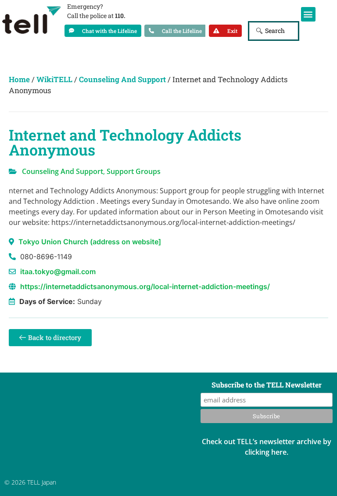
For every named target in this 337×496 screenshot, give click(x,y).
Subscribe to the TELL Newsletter (267, 385)
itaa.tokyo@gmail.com (58, 271)
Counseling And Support (122, 79)
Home (19, 79)
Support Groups (134, 171)
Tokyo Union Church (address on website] (89, 241)
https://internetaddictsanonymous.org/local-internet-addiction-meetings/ (145, 286)
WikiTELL (54, 79)
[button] (308, 14)
